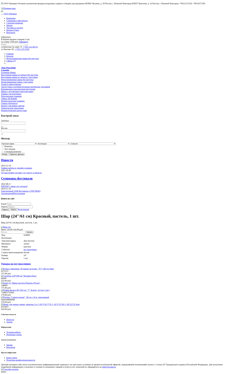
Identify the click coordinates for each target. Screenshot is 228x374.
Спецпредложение (14, 23)
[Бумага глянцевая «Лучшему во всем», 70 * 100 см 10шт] (27, 269)
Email (3, 204)
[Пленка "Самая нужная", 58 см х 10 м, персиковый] (25, 297)
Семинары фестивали (17, 178)
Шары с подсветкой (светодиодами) (17, 91)
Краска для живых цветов (12, 106)
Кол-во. (4, 128)
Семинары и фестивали (17, 21)
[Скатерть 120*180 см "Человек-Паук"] (19, 276)
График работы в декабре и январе (16, 168)
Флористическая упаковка (13, 101)
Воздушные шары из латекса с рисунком (19, 77)
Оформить (23, 42)
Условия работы (13, 332)
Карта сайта (11, 358)
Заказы (9, 25)
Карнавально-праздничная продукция (18, 89)
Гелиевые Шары (8, 72)
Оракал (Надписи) (9, 103)
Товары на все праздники (16, 263)
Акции (9, 322)
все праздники (30, 249)
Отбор (4, 154)
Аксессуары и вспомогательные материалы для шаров (25, 87)
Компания (10, 18)
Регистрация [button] (23, 209)
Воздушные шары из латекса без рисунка (19, 75)
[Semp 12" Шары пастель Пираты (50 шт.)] (20, 283)
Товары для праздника (11, 94)
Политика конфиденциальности (20, 360)
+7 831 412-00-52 (30, 47)
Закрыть (5, 210)
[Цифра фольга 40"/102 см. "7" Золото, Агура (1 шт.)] (25, 290)
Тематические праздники (12, 108)
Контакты (10, 32)
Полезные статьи (14, 334)
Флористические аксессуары (14, 110)
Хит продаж (9, 149)
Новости (7, 160)
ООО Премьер (10, 14)
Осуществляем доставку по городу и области (21, 173)
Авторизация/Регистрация (13, 193)
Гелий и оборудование (11, 84)
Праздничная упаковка (11, 96)
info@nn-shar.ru (109, 367)
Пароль (4, 207)
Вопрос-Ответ (12, 30)
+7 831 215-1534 (22, 49)
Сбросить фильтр (17, 154)
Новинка (8, 146)
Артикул (5, 121)
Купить (30, 232)
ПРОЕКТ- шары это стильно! (14, 186)
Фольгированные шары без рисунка (17, 79)
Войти (13, 210)
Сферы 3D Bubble (9, 98)
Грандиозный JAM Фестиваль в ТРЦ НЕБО (21, 191)
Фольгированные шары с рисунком (17, 82)
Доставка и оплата (14, 28)
